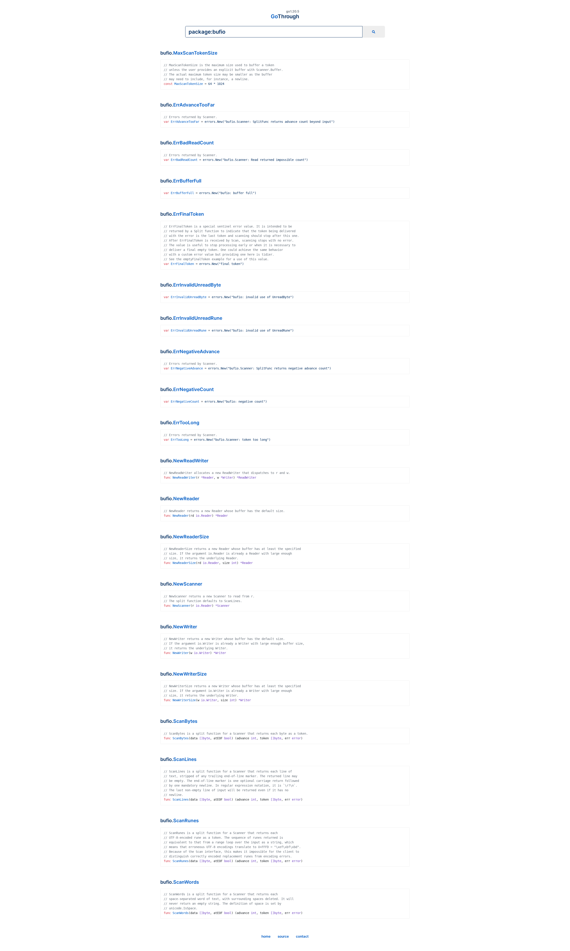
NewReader (186, 498)
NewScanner (187, 584)
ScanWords (186, 882)
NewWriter (185, 626)
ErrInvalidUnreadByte (197, 285)
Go (285, 16)
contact (302, 936)
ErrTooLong (186, 422)
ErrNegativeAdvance (196, 351)
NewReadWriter (190, 460)
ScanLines (185, 759)
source (283, 936)
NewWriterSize (190, 674)
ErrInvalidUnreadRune (197, 318)
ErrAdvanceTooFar (194, 105)
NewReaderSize (191, 536)
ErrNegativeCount (193, 389)
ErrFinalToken (188, 214)
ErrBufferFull (187, 181)
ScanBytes (185, 721)
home (266, 936)
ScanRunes (186, 820)
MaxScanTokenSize (195, 53)
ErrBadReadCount (193, 143)
